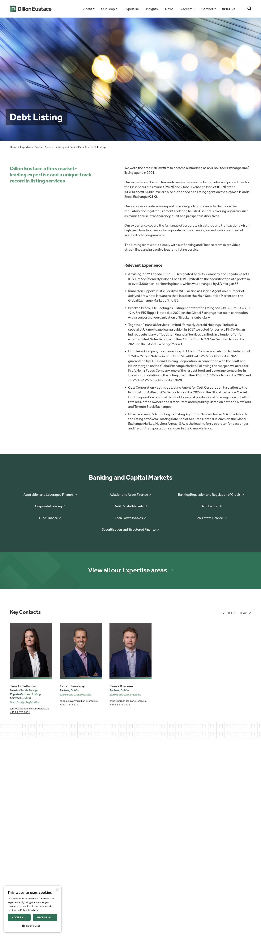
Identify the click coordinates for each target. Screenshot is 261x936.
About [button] (87, 9)
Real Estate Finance (209, 518)
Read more (34, 910)
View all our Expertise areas (127, 570)
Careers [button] (186, 9)
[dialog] (32, 909)
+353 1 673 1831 (20, 712)
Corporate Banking (48, 506)
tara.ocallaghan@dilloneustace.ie (29, 708)
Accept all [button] (19, 917)
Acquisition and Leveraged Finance (48, 494)
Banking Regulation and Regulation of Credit (209, 494)
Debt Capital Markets (129, 506)
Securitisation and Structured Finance (129, 529)
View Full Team (235, 613)
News (169, 9)
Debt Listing (209, 506)
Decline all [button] (45, 917)
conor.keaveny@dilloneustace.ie (79, 701)
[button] (32, 926)
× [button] (56, 889)
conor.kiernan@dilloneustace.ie (128, 701)
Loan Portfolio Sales (129, 518)
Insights (152, 9)
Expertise (132, 9)
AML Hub (228, 9)
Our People (109, 9)
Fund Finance (48, 518)
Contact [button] (207, 9)
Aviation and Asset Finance (129, 494)
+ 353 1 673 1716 (119, 704)
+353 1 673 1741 (70, 704)
